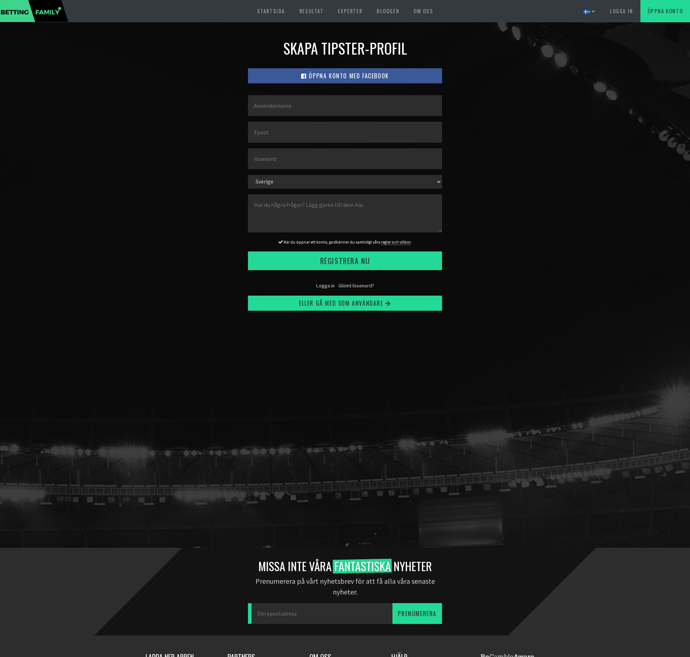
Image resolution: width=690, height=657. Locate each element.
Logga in (621, 11)
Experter (350, 11)
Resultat (311, 11)
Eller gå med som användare (342, 303)
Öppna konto (665, 11)
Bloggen (388, 11)
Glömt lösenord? (356, 285)
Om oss (423, 11)
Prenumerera (417, 613)
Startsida (271, 11)
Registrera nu (345, 260)
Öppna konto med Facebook (348, 75)
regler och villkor (395, 242)
